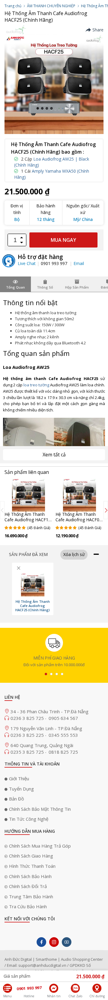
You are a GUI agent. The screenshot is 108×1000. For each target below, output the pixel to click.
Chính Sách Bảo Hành (30, 876)
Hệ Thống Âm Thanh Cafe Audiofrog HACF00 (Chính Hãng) (79, 519)
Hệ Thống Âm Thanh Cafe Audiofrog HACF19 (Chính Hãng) (27, 519)
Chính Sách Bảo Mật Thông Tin (40, 809)
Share (98, 30)
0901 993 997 (54, 263)
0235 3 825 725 (27, 752)
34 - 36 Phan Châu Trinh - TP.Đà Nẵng (49, 711)
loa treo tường (36, 385)
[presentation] (2, 510)
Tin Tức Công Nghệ (28, 819)
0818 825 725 (63, 752)
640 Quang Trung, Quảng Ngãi (41, 745)
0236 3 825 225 (27, 735)
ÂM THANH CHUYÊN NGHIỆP (51, 5)
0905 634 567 (63, 718)
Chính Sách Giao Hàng (31, 856)
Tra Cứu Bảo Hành (28, 906)
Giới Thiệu (19, 778)
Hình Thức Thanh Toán (32, 866)
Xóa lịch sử (74, 554)
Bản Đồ (16, 799)
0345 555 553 (63, 735)
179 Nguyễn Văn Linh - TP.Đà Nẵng (46, 728)
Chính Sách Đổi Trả (28, 886)
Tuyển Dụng (21, 789)
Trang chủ (12, 5)
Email (79, 263)
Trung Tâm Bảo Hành (31, 896)
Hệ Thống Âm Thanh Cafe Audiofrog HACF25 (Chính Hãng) (32, 605)
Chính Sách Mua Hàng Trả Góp (40, 846)
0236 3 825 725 (27, 718)
